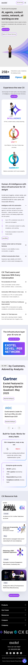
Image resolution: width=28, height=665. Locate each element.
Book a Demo (5, 29)
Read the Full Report (9, 398)
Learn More (14, 96)
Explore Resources (14, 595)
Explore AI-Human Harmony (9, 34)
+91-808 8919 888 (14, 649)
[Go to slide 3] (15, 428)
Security (12, 661)
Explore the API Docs (14, 339)
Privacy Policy (18, 661)
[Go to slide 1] (12, 428)
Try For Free (20, 2)
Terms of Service (6, 661)
